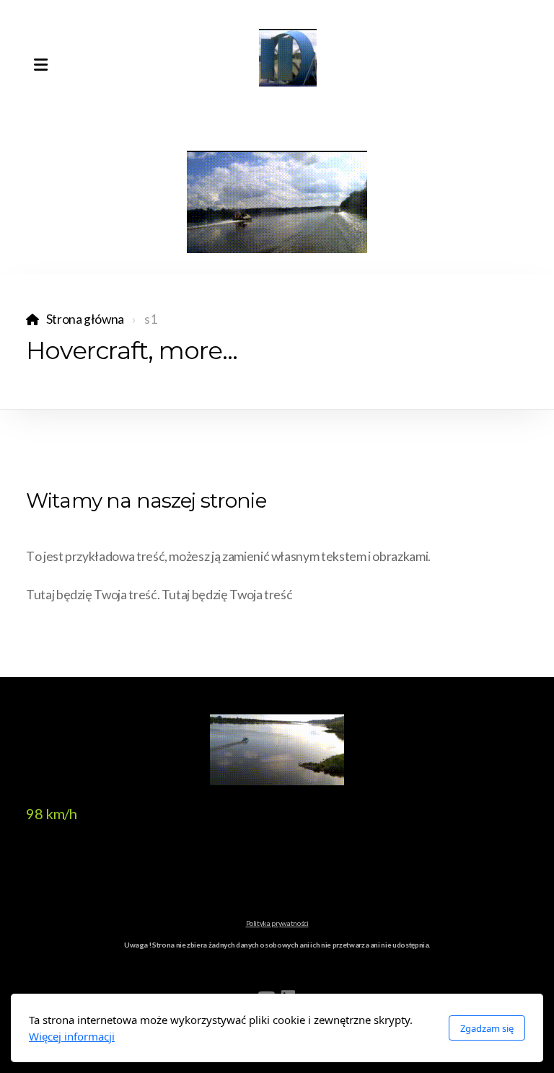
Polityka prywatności (277, 923)
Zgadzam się (487, 1028)
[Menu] (40, 65)
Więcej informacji (72, 1036)
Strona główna (85, 319)
